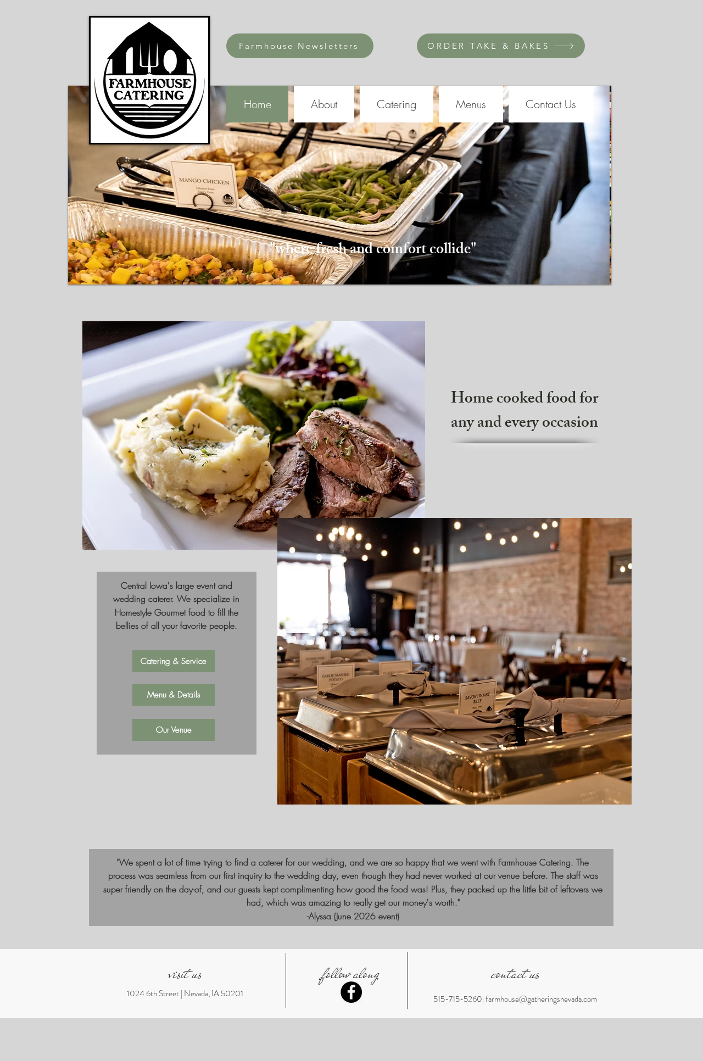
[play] (588, 275)
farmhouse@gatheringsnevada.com (541, 999)
